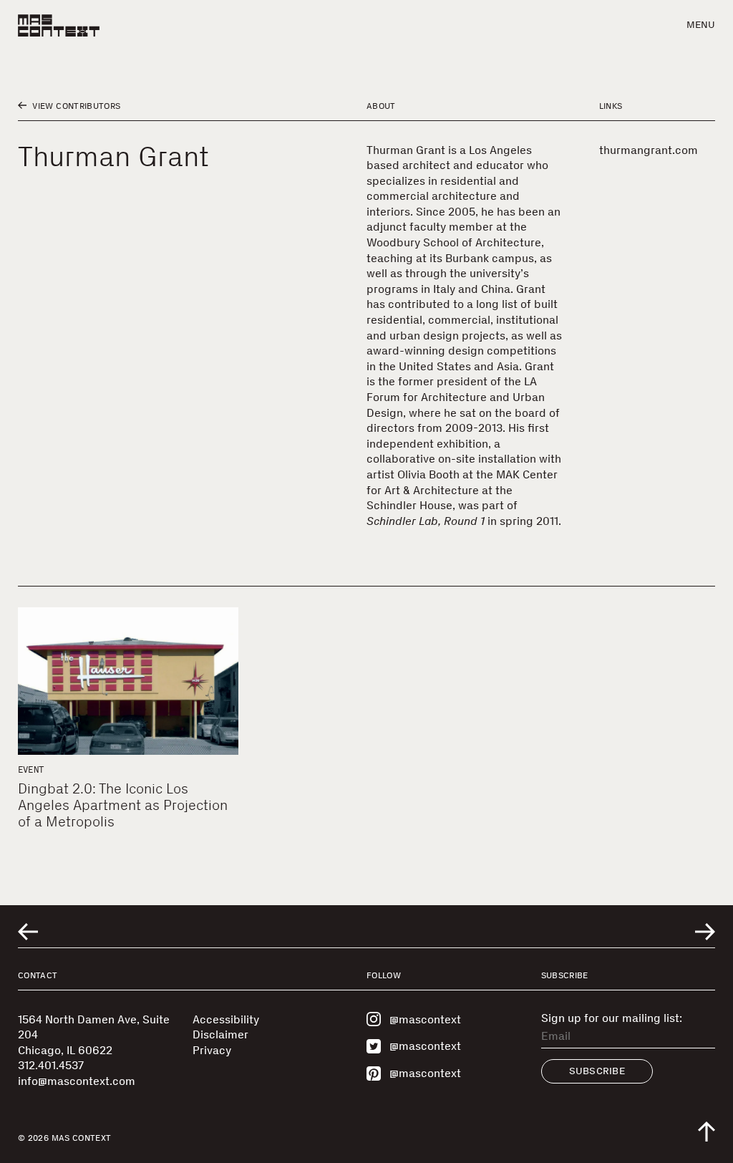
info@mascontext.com (76, 1081)
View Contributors (75, 106)
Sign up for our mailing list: (611, 1018)
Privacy (212, 1050)
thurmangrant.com (648, 150)
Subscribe (597, 1071)
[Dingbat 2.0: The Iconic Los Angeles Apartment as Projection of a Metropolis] (128, 680)
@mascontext (425, 1019)
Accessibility (226, 1019)
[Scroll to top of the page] (706, 1131)
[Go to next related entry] (705, 931)
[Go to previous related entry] (28, 931)
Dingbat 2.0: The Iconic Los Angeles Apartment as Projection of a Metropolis (123, 805)
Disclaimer (220, 1034)
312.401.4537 (51, 1065)
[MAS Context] (58, 25)
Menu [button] (700, 25)
